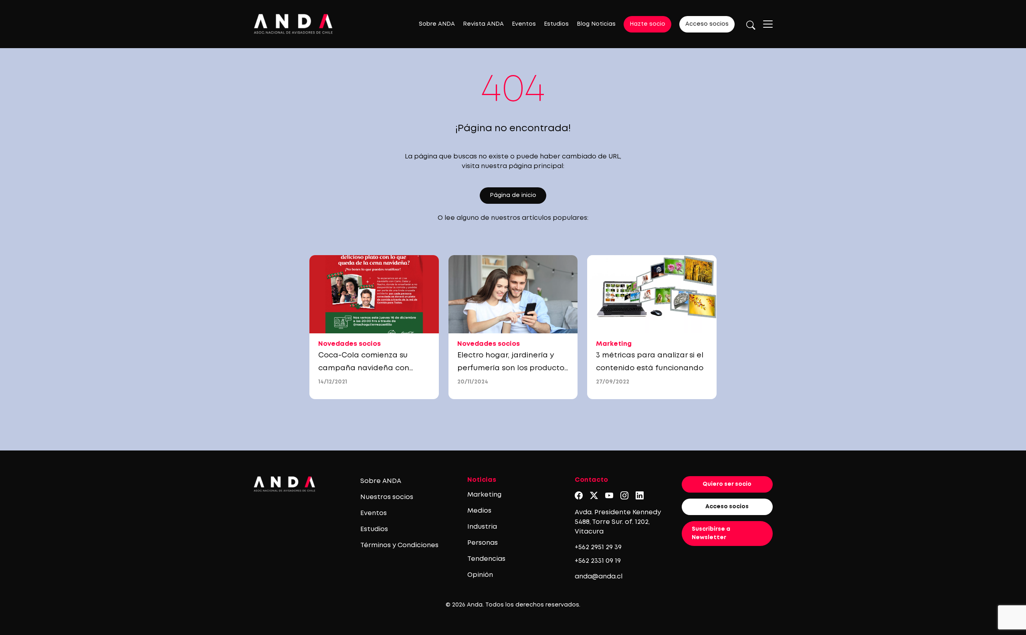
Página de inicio (513, 195)
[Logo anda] (293, 24)
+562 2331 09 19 (598, 561)
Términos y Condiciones (399, 545)
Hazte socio (647, 24)
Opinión (480, 575)
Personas (482, 543)
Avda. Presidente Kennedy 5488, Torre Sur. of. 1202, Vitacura (618, 522)
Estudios (556, 24)
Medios (479, 511)
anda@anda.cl (598, 577)
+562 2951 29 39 (598, 547)
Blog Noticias (596, 24)
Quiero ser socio (727, 484)
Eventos (524, 24)
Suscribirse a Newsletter (711, 533)
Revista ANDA (483, 24)
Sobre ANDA (437, 24)
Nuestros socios (386, 497)
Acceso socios (707, 24)
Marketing (484, 495)
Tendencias (486, 559)
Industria (482, 527)
